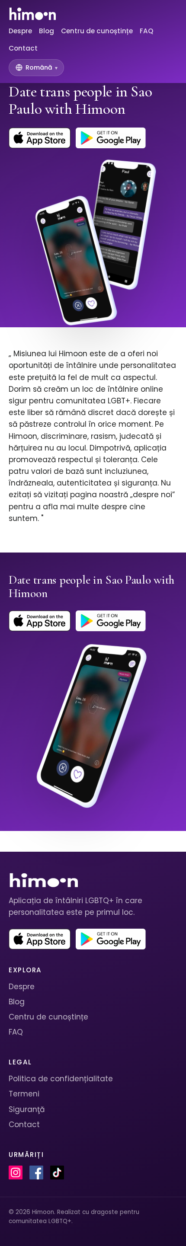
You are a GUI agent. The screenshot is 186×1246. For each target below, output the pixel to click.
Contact (23, 48)
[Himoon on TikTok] (57, 1172)
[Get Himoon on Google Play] (111, 138)
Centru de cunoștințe (97, 30)
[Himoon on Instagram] (15, 1172)
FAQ (146, 30)
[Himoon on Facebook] (36, 1172)
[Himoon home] (32, 14)
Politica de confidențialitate (61, 1078)
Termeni (24, 1094)
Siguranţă (27, 1109)
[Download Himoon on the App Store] (40, 138)
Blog (46, 30)
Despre (20, 30)
